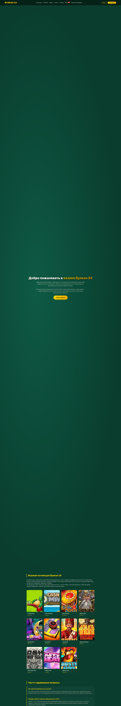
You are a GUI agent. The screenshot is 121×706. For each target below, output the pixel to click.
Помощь (62, 2)
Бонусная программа (76, 2)
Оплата (56, 2)
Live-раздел (39, 2)
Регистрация (112, 2)
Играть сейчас (60, 297)
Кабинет (104, 2)
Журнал (51, 2)
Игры (67, 2)
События (45, 2)
